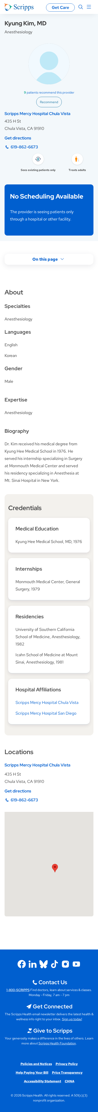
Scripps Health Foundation (57, 1043)
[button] (55, 868)
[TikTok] (54, 964)
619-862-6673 (24, 146)
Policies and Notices (36, 1064)
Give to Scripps (52, 1030)
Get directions (18, 138)
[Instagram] (65, 964)
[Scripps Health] (19, 7)
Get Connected (52, 1006)
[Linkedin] (32, 964)
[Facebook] (21, 964)
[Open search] (80, 7)
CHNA (69, 1081)
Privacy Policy (67, 1064)
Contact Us (53, 982)
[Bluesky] (43, 964)
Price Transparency (67, 1072)
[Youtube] (76, 964)
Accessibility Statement (42, 1081)
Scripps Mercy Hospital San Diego (45, 713)
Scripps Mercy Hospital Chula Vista (37, 113)
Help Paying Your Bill (32, 1072)
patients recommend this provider (49, 92)
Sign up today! (72, 1019)
